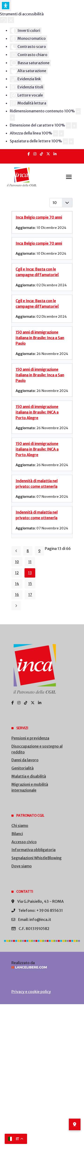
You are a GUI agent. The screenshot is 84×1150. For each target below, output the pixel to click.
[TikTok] (41, 154)
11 (30, 562)
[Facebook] (29, 154)
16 (17, 594)
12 (17, 573)
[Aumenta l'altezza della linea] (61, 133)
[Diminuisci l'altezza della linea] (55, 133)
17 (30, 594)
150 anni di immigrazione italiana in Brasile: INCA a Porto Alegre (37, 412)
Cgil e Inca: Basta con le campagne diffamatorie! (37, 272)
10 (17, 562)
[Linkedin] (54, 154)
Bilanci (17, 833)
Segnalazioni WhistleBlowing (36, 858)
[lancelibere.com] (42, 967)
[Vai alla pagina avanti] (16, 605)
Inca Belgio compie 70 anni (39, 217)
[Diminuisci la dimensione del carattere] (68, 125)
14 (17, 584)
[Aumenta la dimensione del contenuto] (12, 117)
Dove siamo (21, 866)
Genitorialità (22, 768)
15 (30, 584)
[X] (48, 154)
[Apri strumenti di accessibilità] (5, 5)
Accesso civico (24, 841)
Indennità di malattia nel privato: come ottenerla (37, 483)
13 (30, 573)
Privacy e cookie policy (31, 991)
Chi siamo (19, 825)
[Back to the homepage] (22, 177)
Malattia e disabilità (28, 776)
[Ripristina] (3, 20)
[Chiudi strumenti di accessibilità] (11, 20)
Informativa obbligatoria (33, 849)
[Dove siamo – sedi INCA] (74, 1124)
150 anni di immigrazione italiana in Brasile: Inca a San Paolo (40, 338)
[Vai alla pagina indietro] (16, 550)
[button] (69, 177)
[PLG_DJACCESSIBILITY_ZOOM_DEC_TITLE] (78, 111)
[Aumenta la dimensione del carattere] (74, 125)
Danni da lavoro (24, 760)
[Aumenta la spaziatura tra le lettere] (71, 141)
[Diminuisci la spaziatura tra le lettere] (65, 141)
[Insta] (34, 154)
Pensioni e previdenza (30, 738)
